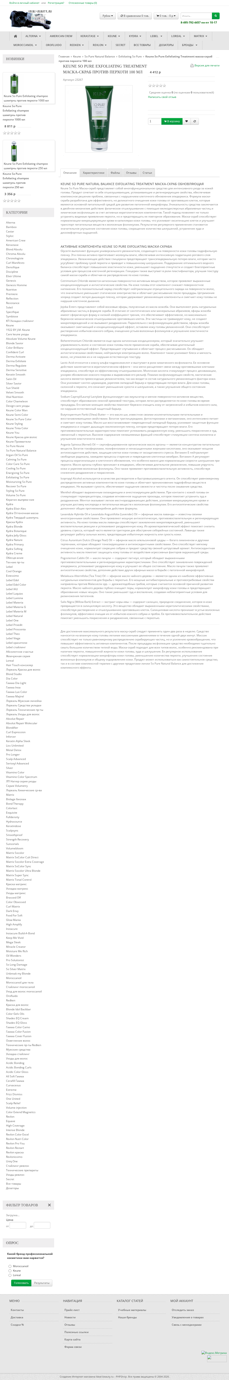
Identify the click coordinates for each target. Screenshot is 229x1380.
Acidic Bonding (15, 1063)
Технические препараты (22, 1170)
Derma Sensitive (16, 370)
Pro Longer (13, 754)
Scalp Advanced (16, 759)
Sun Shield (12, 388)
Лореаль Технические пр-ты (24, 710)
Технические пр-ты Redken (23, 1045)
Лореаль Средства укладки (23, 705)
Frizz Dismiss (14, 1094)
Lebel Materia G (16, 607)
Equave (10, 1121)
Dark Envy (12, 911)
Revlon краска (15, 1152)
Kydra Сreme (14, 553)
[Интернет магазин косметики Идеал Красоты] (26, 16)
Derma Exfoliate (16, 361)
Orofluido (53, 45)
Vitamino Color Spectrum (21, 777)
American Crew (61, 36)
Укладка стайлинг (18, 1054)
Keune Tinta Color (17, 428)
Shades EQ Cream (17, 1018)
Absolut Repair (15, 719)
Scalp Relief (13, 1103)
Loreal (176, 36)
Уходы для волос (17, 1058)
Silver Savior (13, 383)
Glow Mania (13, 920)
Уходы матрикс (16, 893)
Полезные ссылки (76, 1332)
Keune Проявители (18, 441)
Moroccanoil (23, 45)
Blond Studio (14, 674)
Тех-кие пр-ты (15, 562)
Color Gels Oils (15, 1014)
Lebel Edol (12, 580)
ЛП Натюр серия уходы (21, 781)
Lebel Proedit (14, 625)
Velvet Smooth (15, 392)
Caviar (10, 231)
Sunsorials (12, 844)
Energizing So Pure (18, 473)
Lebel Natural (14, 616)
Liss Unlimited (14, 745)
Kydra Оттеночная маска (22, 513)
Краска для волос (17, 1005)
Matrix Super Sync (17, 875)
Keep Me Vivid (14, 938)
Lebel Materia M (16, 611)
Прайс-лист (72, 1310)
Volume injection (16, 1108)
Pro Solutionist (15, 960)
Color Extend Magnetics (21, 1112)
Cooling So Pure (16, 468)
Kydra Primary (15, 544)
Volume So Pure (16, 495)
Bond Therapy (14, 804)
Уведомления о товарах (188, 1317)
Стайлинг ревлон (17, 1166)
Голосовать (21, 1283)
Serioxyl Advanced (17, 763)
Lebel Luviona (14, 598)
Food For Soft (14, 915)
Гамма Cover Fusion (18, 1036)
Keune (112, 36)
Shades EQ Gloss (16, 1023)
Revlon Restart (15, 1148)
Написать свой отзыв (162, 97)
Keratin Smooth (15, 374)
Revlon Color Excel (17, 1134)
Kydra (134, 36)
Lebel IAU (12, 589)
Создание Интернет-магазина (77, 1376)
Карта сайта (72, 1339)
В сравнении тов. (136, 16)
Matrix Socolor (15, 853)
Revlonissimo (14, 1157)
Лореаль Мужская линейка (24, 701)
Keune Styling (14, 424)
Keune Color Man (17, 410)
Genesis (11, 281)
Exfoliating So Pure (17, 477)
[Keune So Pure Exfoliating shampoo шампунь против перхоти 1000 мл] (14, 83)
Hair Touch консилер (19, 665)
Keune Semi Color (17, 415)
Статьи (147, 173)
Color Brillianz (14, 348)
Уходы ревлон (15, 1175)
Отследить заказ (183, 1310)
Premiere (12, 294)
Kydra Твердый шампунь (22, 517)
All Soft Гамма (15, 1076)
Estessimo (12, 576)
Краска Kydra (14, 522)
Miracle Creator (16, 947)
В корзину (173, 121)
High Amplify (14, 924)
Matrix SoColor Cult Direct (22, 857)
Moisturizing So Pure (19, 482)
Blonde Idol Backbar (18, 1009)
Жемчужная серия (18, 656)
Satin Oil (11, 379)
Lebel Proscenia (16, 629)
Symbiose (12, 316)
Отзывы (131, 173)
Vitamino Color (15, 772)
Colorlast (11, 808)
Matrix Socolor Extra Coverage (25, 862)
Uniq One (12, 1161)
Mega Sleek (13, 942)
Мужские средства (18, 1049)
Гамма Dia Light (16, 683)
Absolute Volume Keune (21, 339)
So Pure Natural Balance (21, 450)
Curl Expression (15, 732)
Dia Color (12, 678)
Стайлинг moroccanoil (20, 987)
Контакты (17, 1310)
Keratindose (13, 826)
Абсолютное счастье (19, 652)
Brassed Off (13, 897)
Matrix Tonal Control (19, 880)
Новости (70, 1317)
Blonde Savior (14, 343)
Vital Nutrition (14, 397)
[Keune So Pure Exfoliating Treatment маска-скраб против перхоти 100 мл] (98, 118)
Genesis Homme (16, 285)
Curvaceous (13, 1085)
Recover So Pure (16, 486)
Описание (70, 173)
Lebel (155, 36)
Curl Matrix (13, 906)
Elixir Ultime (13, 276)
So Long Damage (16, 964)
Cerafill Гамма (15, 1081)
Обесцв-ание (14, 558)
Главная (64, 56)
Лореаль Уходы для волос (23, 714)
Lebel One (12, 620)
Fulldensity (12, 817)
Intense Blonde (15, 1130)
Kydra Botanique (16, 531)
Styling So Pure (15, 491)
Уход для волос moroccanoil (24, 991)
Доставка (17, 1317)
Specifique (12, 312)
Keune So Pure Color (19, 419)
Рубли (107, 16)
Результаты (41, 1283)
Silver (9, 768)
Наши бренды (127, 1317)
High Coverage (15, 1125)
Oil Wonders (13, 956)
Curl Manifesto (15, 263)
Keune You (12, 433)
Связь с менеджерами (186, 1325)
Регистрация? (56, 2)
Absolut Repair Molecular (21, 723)
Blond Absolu (14, 249)
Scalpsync (12, 830)
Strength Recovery (17, 839)
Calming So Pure (16, 459)
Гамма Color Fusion (18, 1032)
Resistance (12, 303)
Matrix (199, 36)
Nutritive (11, 289)
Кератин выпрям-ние (20, 500)
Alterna (31, 36)
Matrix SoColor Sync (18, 866)
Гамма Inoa (13, 687)
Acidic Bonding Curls (19, 1067)
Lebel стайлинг (16, 647)
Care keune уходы (17, 334)
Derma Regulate (16, 365)
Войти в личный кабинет (24, 2)
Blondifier (12, 728)
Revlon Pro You (15, 1143)
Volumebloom (14, 848)
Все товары (142, 45)
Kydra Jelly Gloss (16, 535)
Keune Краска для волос (21, 437)
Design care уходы (18, 406)
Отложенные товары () (83, 2)
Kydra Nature (14, 540)
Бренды (188, 45)
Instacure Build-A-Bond (20, 933)
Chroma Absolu (15, 254)
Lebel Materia (14, 602)
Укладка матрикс (17, 888)
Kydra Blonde (14, 526)
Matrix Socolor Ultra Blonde (23, 871)
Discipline (12, 272)
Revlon (98, 45)
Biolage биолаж (16, 799)
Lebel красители (16, 643)
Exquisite (11, 812)
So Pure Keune (15, 446)
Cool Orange (14, 571)
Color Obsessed (16, 902)
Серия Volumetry (17, 786)
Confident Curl (15, 352)
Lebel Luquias (14, 593)
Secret (120, 45)
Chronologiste (14, 258)
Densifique (12, 267)
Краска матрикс (16, 884)
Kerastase (88, 36)
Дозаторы (166, 45)
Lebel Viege (13, 638)
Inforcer (11, 737)
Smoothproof (14, 835)
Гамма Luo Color (16, 692)
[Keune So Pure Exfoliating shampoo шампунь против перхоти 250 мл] (14, 151)
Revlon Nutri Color (17, 1139)
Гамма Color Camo (18, 1027)
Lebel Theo (13, 634)
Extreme (11, 1090)
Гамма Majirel (15, 696)
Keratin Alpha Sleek (18, 741)
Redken (75, 45)
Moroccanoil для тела (20, 982)
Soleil (9, 307)
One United (13, 1099)
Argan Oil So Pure (17, 455)
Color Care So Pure (18, 464)
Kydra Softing (14, 549)
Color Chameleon (17, 401)
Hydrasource (14, 821)
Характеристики (93, 173)
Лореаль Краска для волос (23, 669)
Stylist (9, 236)
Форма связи (73, 1347)
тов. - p (167, 16)
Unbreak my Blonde (18, 973)
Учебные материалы (132, 1310)
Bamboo (11, 227)
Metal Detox (13, 750)
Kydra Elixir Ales (16, 509)
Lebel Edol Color (16, 585)
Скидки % (17, 1325)
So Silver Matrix (15, 969)
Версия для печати (207, 65)
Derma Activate (15, 357)
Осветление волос (18, 1040)
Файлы (115, 173)
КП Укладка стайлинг (20, 321)
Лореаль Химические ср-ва (24, 790)
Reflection (12, 298)
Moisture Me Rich (17, 951)
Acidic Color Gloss (17, 1072)
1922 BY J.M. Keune (18, 330)
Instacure (12, 929)
